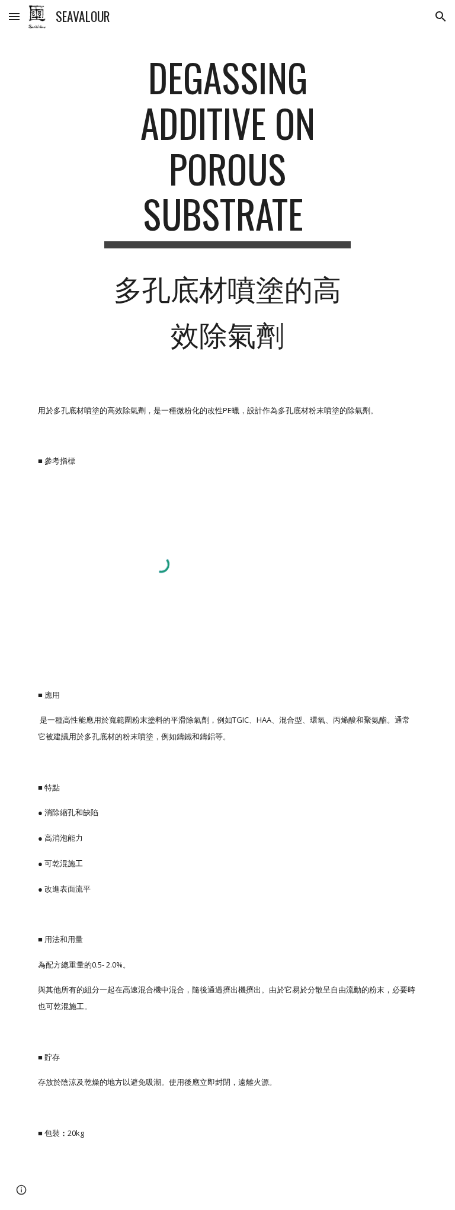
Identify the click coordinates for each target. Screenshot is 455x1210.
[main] (227, 209)
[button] (14, 16)
